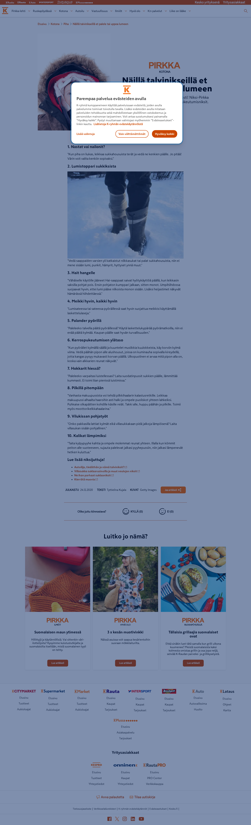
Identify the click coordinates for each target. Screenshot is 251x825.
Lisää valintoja (85, 134)
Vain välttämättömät (131, 134)
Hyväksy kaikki (164, 134)
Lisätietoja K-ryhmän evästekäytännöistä (118, 124)
